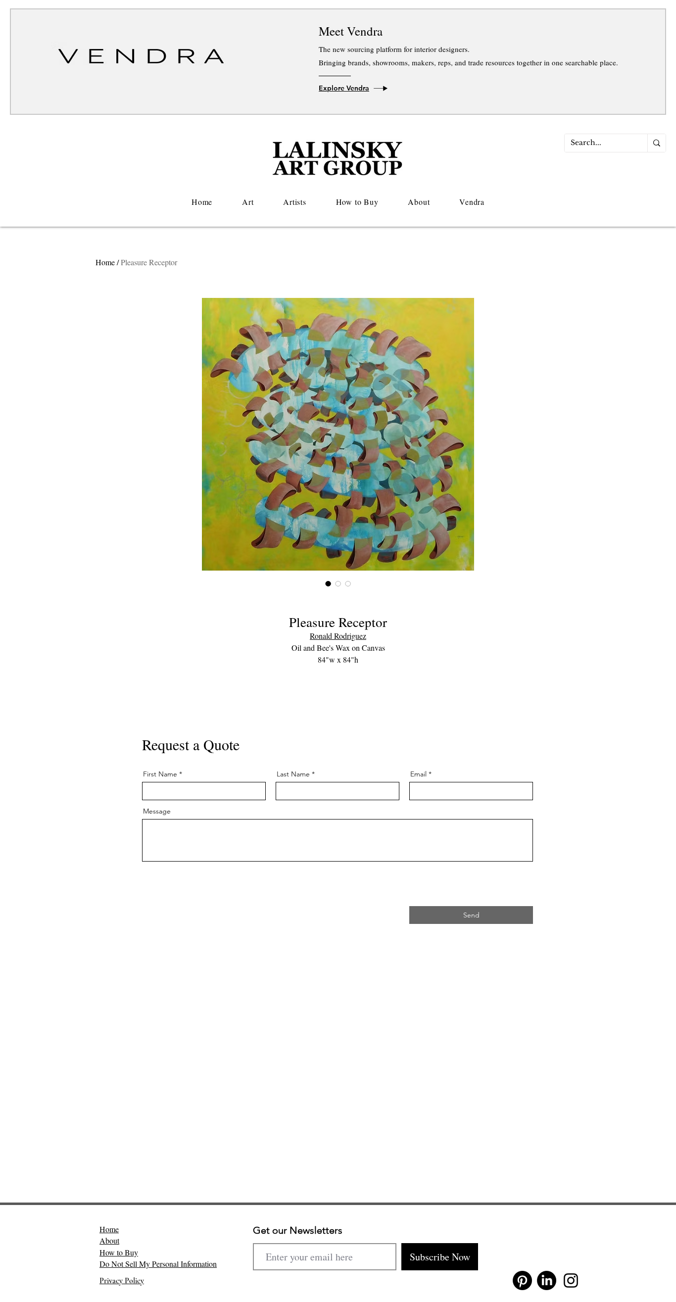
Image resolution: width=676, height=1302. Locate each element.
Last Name (293, 774)
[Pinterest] (522, 1280)
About (109, 1240)
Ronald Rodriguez (338, 635)
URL (148, 865)
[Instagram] (570, 1280)
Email (418, 774)
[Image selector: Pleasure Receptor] (328, 583)
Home (105, 262)
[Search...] (656, 143)
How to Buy (118, 1252)
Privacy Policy (121, 1281)
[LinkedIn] (546, 1280)
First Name (160, 774)
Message (157, 811)
